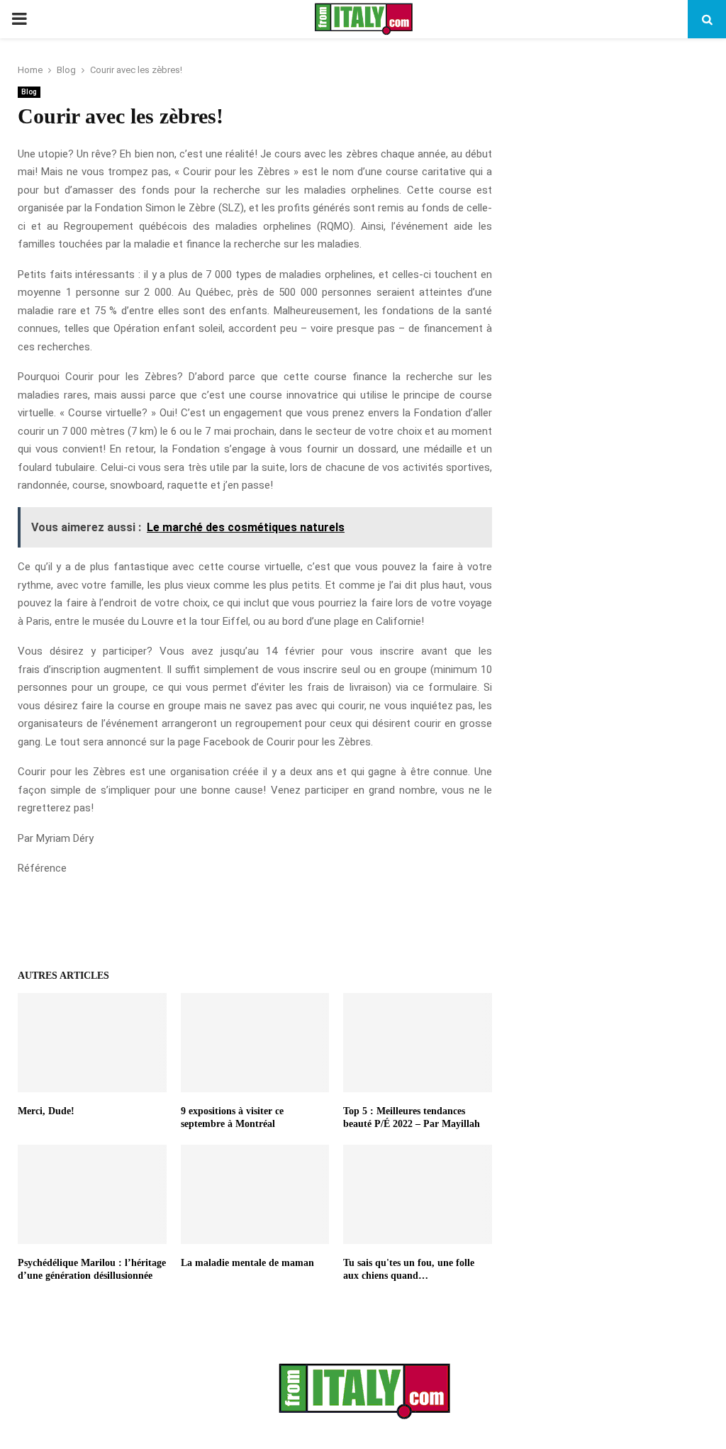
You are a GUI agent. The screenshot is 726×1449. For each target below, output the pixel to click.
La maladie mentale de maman (247, 1263)
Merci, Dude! (46, 1111)
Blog (29, 92)
